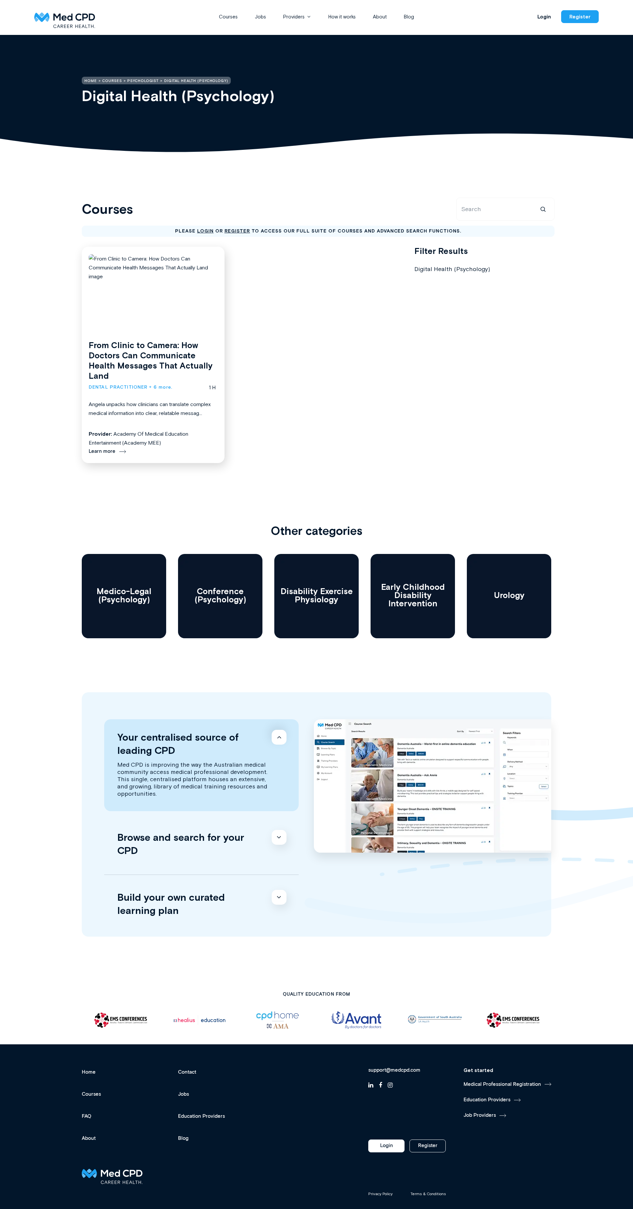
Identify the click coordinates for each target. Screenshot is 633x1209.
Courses (228, 16)
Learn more (102, 451)
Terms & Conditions (428, 1194)
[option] (121, 1020)
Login (544, 16)
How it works (342, 16)
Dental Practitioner (118, 387)
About (380, 16)
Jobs (260, 16)
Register (579, 16)
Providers (294, 16)
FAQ (86, 1116)
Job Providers (480, 1115)
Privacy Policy (380, 1194)
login (205, 231)
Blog (409, 16)
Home (89, 1072)
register (237, 231)
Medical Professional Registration (502, 1084)
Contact (187, 1072)
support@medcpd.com (394, 1070)
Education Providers (201, 1116)
